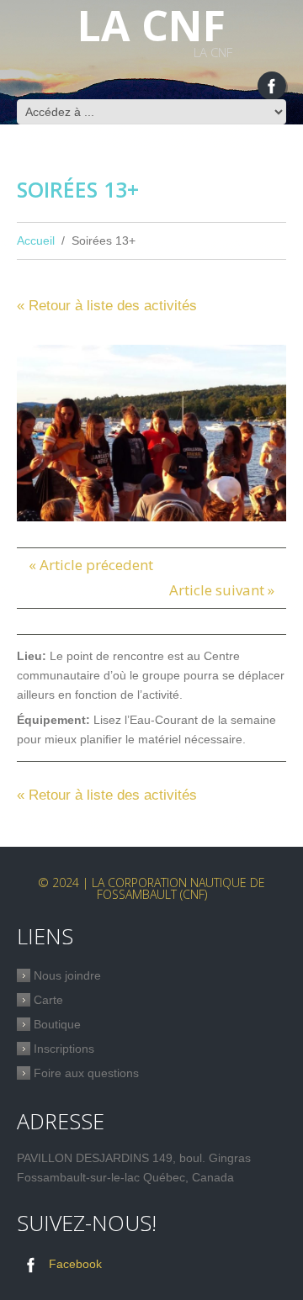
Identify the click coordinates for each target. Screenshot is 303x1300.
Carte (48, 1000)
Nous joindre (67, 975)
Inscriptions (64, 1048)
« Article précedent (91, 564)
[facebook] (272, 85)
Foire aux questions (86, 1073)
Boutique (57, 1024)
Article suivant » (221, 590)
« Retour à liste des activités (107, 306)
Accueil (36, 240)
